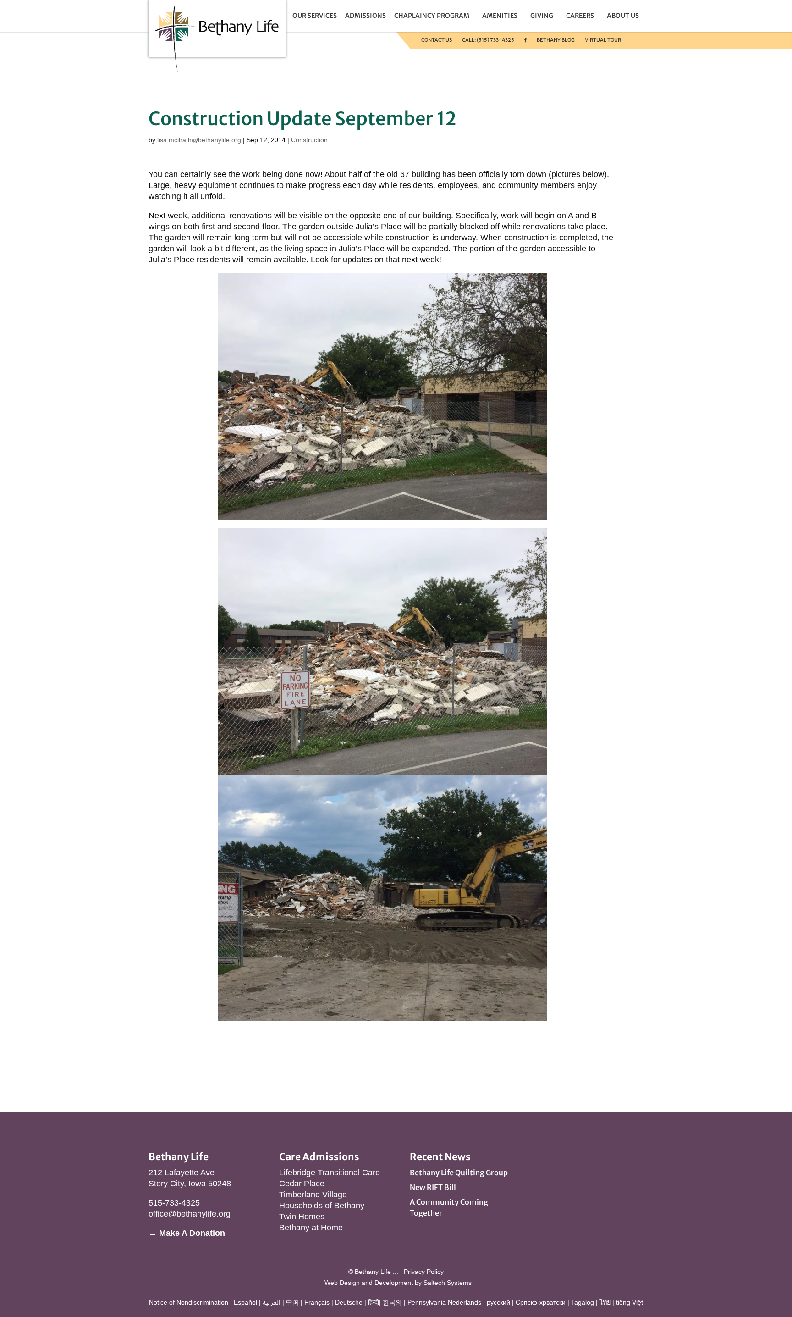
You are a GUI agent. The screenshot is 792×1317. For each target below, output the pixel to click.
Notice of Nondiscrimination (188, 1302)
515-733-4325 (174, 1202)
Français (317, 1302)
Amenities (499, 15)
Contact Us (436, 40)
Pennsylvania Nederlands (444, 1302)
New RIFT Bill (433, 1187)
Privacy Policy (424, 1271)
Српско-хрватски (541, 1302)
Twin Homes (301, 1216)
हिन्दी (373, 1302)
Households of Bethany (321, 1205)
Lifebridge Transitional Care (329, 1172)
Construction (309, 140)
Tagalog (582, 1302)
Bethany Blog (556, 40)
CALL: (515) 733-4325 (488, 40)
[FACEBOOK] (525, 40)
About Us (623, 15)
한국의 (392, 1302)
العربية (271, 1302)
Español (245, 1302)
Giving (541, 15)
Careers (580, 15)
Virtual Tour (603, 40)
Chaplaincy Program (431, 15)
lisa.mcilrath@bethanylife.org (199, 140)
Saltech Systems (448, 1282)
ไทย (605, 1302)
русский (498, 1302)
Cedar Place (301, 1183)
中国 (292, 1302)
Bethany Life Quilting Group (459, 1172)
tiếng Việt (629, 1302)
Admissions (365, 15)
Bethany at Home (311, 1227)
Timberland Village (313, 1194)
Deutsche (349, 1302)
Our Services (314, 15)
